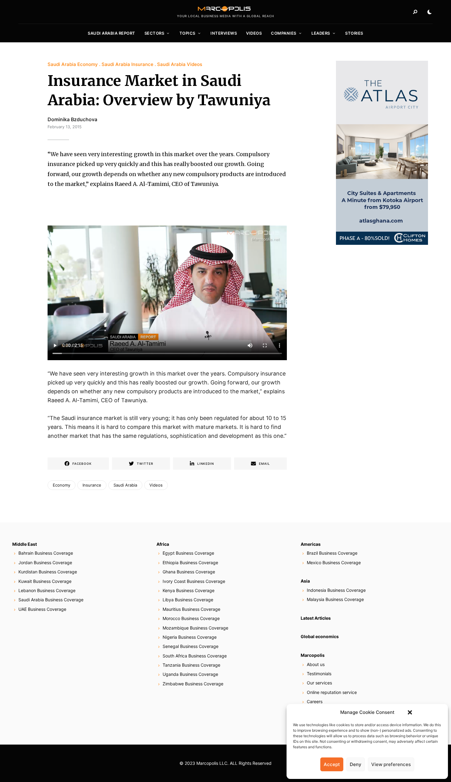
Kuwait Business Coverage (44, 581)
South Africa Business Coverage (195, 655)
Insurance (92, 485)
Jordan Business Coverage (45, 562)
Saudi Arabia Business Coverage (50, 599)
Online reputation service (332, 692)
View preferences (391, 764)
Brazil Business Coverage (332, 553)
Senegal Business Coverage (190, 646)
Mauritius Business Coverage (191, 609)
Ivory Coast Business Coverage (194, 581)
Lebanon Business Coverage (46, 590)
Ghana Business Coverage (189, 571)
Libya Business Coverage (188, 599)
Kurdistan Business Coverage (47, 571)
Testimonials (319, 673)
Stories (354, 33)
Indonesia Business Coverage (336, 590)
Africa (162, 544)
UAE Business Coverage (42, 609)
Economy (61, 485)
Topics (187, 33)
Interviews (223, 33)
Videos (254, 33)
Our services (319, 682)
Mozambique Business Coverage (195, 627)
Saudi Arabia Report (111, 33)
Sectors (154, 33)
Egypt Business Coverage (188, 553)
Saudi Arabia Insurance (127, 64)
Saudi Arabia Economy (73, 64)
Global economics (320, 636)
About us (316, 664)
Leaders (320, 33)
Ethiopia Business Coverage (190, 562)
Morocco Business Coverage (191, 618)
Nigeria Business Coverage (190, 637)
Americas (311, 544)
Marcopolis (313, 655)
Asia (305, 581)
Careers (314, 701)
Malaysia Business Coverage (335, 599)
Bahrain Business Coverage (45, 553)
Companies (283, 33)
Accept (332, 764)
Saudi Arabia (125, 485)
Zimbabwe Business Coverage (193, 683)
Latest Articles (316, 618)
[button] (410, 712)
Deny (355, 764)
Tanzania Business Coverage (191, 665)
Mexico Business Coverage (334, 562)
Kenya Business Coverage (188, 590)
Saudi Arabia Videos (179, 64)
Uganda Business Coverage (190, 674)
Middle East (24, 544)
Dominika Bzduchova (72, 119)
